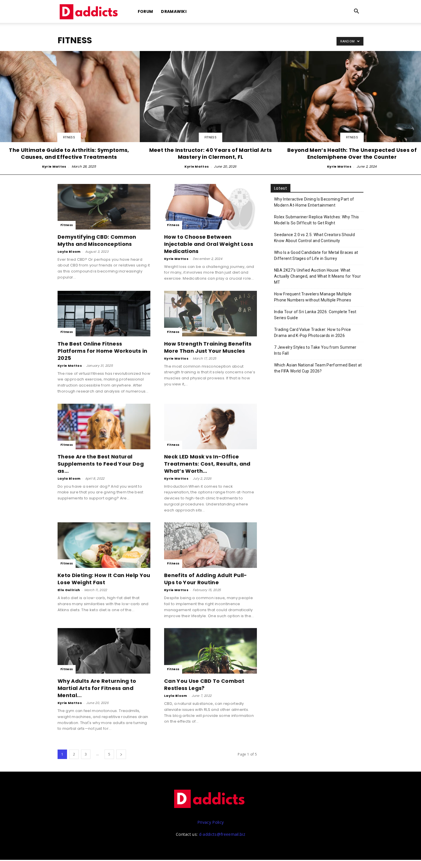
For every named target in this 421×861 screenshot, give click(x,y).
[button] (356, 12)
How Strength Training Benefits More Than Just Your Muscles (208, 347)
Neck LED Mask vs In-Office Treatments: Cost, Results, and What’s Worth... (207, 463)
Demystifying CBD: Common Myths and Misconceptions (97, 240)
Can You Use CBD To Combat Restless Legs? (204, 684)
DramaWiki (173, 11)
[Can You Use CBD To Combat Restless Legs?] (210, 651)
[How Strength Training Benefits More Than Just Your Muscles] (210, 313)
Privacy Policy (210, 822)
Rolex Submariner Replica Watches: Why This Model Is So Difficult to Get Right (316, 220)
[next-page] (121, 754)
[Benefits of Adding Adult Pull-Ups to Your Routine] (210, 545)
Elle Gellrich (69, 590)
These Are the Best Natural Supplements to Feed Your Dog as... (101, 463)
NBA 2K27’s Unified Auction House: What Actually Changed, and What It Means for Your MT (317, 276)
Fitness (69, 137)
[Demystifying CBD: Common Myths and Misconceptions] (104, 207)
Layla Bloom (69, 251)
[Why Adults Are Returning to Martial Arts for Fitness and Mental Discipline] (104, 651)
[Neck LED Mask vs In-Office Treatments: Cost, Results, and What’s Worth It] (210, 426)
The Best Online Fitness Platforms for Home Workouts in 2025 (102, 351)
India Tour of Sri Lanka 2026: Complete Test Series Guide (315, 314)
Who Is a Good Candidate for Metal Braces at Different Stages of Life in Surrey (316, 255)
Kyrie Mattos (54, 166)
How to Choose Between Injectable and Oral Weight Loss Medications (208, 244)
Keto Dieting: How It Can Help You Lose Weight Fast (104, 579)
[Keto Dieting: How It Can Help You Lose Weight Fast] (104, 545)
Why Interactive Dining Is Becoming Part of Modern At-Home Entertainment (314, 202)
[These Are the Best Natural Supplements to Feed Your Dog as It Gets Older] (104, 426)
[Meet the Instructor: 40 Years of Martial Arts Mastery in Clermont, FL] (210, 110)
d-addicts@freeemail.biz (222, 834)
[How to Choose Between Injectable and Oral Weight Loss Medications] (210, 207)
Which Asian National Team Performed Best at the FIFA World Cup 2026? (318, 368)
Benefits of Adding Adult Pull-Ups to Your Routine (205, 579)
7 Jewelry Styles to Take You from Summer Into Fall (315, 350)
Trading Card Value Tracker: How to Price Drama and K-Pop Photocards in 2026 (312, 332)
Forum (145, 11)
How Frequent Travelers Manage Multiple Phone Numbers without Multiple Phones (312, 297)
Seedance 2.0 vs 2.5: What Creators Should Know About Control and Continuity (314, 237)
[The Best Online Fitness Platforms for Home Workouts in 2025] (104, 313)
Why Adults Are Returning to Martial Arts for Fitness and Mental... (97, 688)
